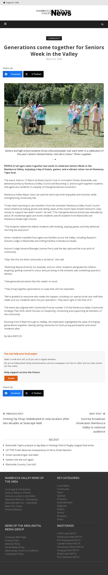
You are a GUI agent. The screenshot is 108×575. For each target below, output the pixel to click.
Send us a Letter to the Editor (20, 496)
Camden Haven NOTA (68, 543)
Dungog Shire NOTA (68, 550)
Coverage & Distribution (18, 489)
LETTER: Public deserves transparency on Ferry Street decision (38, 450)
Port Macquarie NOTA (68, 540)
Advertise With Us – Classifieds (21, 502)
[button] (7, 120)
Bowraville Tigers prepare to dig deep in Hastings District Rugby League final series (50, 445)
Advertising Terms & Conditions (21, 550)
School (60, 512)
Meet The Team (13, 506)
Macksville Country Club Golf (21, 464)
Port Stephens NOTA (68, 557)
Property (62, 499)
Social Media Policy (15, 547)
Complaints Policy (14, 553)
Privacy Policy (12, 540)
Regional (61, 505)
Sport (60, 492)
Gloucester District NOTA (70, 546)
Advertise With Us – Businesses (21, 499)
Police (60, 519)
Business (62, 516)
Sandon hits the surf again (20, 459)
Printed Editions (13, 509)
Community (54, 38)
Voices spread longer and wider (22, 454)
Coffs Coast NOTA (66, 533)
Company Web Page (15, 537)
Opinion (61, 495)
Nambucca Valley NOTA (69, 536)
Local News (63, 485)
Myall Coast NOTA (66, 553)
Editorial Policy (12, 543)
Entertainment (64, 502)
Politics (61, 509)
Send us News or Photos (18, 492)
